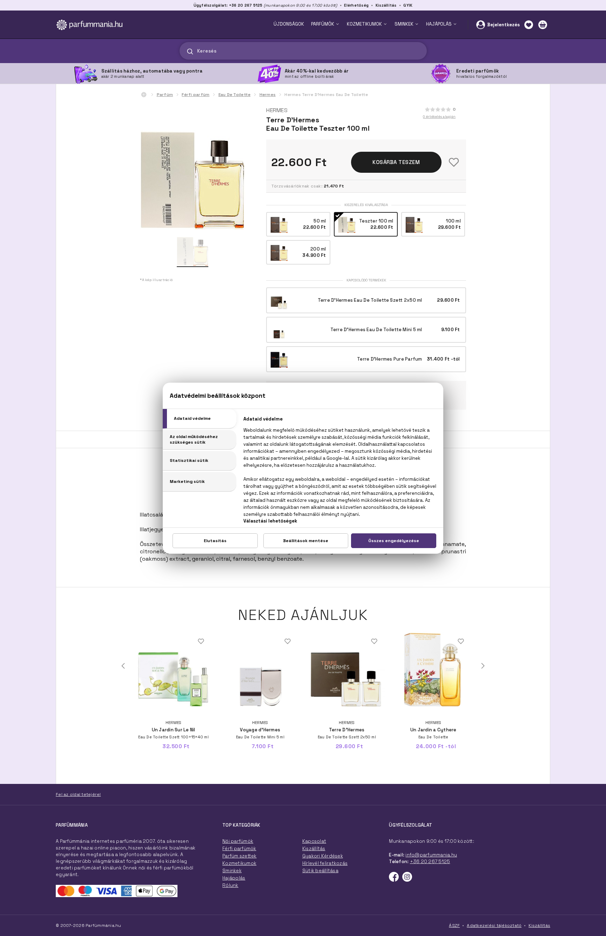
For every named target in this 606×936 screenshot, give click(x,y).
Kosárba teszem (396, 162)
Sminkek (232, 871)
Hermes (268, 94)
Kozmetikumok (239, 863)
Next (483, 666)
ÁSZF (454, 925)
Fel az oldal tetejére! (78, 794)
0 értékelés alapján (439, 116)
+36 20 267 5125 (430, 862)
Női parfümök (237, 841)
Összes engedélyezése (393, 541)
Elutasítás (215, 541)
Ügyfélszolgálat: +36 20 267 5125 (228, 5)
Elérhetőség (356, 5)
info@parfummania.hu (431, 855)
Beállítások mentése (305, 541)
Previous (123, 666)
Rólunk (230, 885)
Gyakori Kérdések (322, 856)
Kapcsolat (314, 841)
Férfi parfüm (195, 94)
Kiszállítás (386, 5)
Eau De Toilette (234, 94)
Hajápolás (233, 878)
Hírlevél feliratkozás (325, 863)
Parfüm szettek (239, 856)
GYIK (407, 5)
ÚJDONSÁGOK (289, 24)
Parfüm (165, 94)
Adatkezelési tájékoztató (494, 925)
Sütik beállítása (320, 871)
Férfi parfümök (239, 849)
